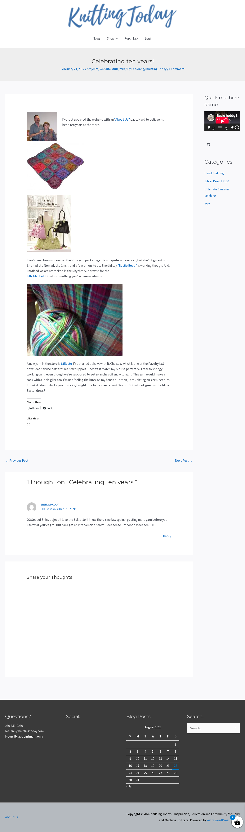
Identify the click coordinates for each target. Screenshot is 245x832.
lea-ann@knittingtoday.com (24, 731)
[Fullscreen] (237, 127)
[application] (222, 121)
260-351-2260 (14, 726)
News (96, 38)
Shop (110, 38)
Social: (73, 716)
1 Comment (177, 69)
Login (148, 38)
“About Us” (122, 119)
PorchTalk (131, 38)
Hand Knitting (214, 173)
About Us (11, 817)
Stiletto (66, 364)
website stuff (109, 69)
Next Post (184, 460)
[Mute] (233, 127)
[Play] (209, 127)
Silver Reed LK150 (216, 181)
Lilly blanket (35, 276)
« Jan (129, 786)
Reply (167, 536)
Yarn (122, 69)
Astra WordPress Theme (223, 820)
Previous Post (17, 460)
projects (92, 69)
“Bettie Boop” (127, 265)
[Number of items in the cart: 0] (208, 144)
